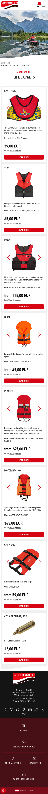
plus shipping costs (15, 150)
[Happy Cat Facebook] (24, 710)
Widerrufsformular (24, 779)
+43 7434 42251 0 (25, 698)
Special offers (13, 763)
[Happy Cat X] (36, 710)
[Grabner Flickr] (24, 714)
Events (23, 730)
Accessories (14, 65)
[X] (18, 710)
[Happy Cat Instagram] (30, 710)
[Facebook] (6, 710)
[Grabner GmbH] (9, 5)
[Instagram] (12, 710)
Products (4, 65)
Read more (24, 157)
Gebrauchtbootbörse (24, 746)
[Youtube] (42, 710)
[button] (8, 107)
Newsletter (35, 763)
